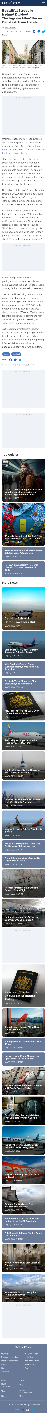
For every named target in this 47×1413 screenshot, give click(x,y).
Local (22, 1380)
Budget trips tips (31, 1353)
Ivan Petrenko (10, 28)
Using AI (4, 1364)
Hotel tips (29, 1357)
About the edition (32, 1361)
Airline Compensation (26, 1391)
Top (26, 1368)
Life (2, 1368)
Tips (3, 1391)
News (4, 35)
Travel (6, 354)
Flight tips (5, 1353)
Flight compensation (9, 1361)
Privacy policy (30, 1364)
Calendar (5, 1372)
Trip (21, 1385)
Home (4, 365)
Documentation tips (9, 1357)
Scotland (16, 354)
